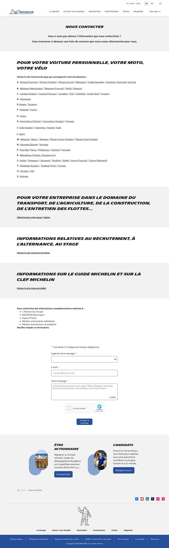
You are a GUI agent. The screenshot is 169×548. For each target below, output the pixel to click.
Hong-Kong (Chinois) (30, 121)
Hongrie (70, 121)
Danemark (25, 99)
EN (152, 3)
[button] (84, 376)
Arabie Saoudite (96, 82)
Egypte (22, 104)
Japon (22, 134)
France (33, 109)
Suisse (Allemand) (98, 160)
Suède (65, 160)
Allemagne (81, 82)
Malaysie (25, 139)
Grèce (23, 116)
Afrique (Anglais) (48, 82)
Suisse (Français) (79, 160)
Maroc (34, 139)
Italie (58, 127)
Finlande (24, 109)
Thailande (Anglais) (29, 165)
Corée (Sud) (93, 93)
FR (146, 3)
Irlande (51, 127)
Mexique (44, 139)
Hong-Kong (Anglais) (53, 121)
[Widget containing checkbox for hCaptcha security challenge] (84, 408)
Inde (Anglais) (26, 127)
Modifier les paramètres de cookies (98, 539)
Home (23, 490)
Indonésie (40, 127)
